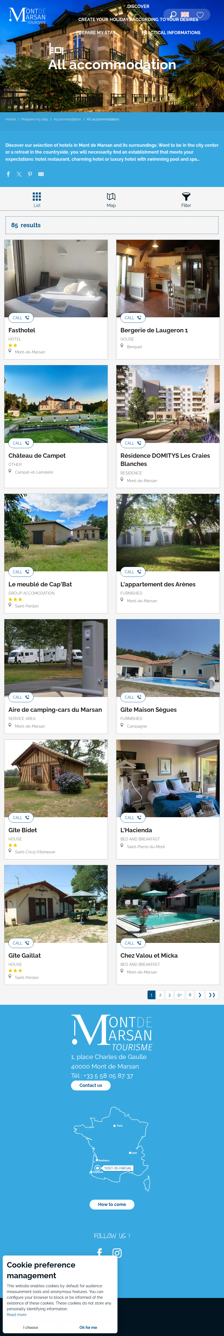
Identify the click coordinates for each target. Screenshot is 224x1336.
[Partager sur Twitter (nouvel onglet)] (19, 175)
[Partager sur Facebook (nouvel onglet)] (8, 175)
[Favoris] (201, 15)
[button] (173, 14)
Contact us (90, 1085)
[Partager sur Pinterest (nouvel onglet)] (30, 175)
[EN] (185, 14)
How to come (112, 1204)
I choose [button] (30, 1327)
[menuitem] (27, 16)
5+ (180, 994)
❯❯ (212, 994)
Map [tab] (111, 205)
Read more (16, 1314)
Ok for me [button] (88, 1327)
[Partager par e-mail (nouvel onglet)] (41, 175)
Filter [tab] (186, 205)
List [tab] (37, 205)
